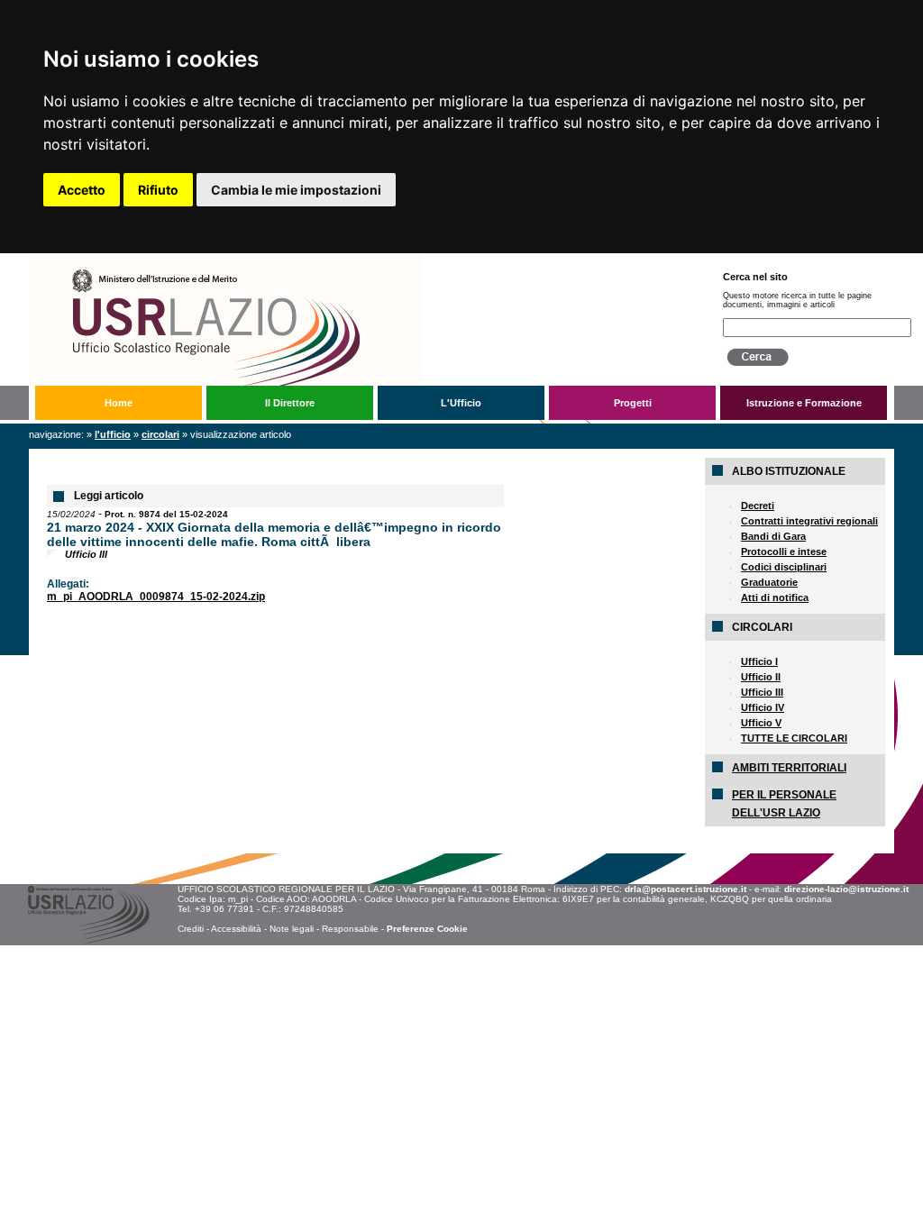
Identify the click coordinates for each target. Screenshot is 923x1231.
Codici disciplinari (784, 566)
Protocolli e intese (784, 551)
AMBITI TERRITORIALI (789, 767)
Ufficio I (759, 661)
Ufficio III (762, 692)
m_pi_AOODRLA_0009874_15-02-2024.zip (156, 596)
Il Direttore (290, 402)
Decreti (757, 505)
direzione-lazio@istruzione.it (846, 889)
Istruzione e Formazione (804, 402)
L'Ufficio (461, 402)
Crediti (191, 929)
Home (119, 402)
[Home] (361, 259)
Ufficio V (761, 722)
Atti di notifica (775, 597)
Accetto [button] (81, 189)
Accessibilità (236, 929)
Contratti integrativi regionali (809, 520)
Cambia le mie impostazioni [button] (296, 189)
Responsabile (350, 929)
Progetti (633, 402)
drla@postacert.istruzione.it (685, 889)
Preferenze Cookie (427, 929)
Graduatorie (769, 582)
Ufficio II (761, 676)
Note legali (292, 929)
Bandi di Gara (773, 536)
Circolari (160, 434)
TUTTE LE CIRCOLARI (794, 738)
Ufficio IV (762, 707)
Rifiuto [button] (158, 189)
